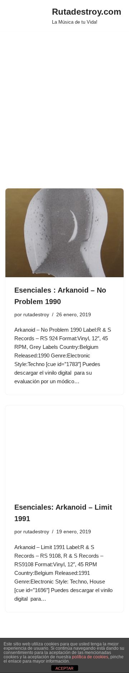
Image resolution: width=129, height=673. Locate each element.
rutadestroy (36, 314)
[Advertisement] (64, 120)
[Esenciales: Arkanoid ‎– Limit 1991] (64, 449)
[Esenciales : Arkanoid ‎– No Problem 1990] (64, 232)
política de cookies (90, 656)
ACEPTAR (64, 668)
